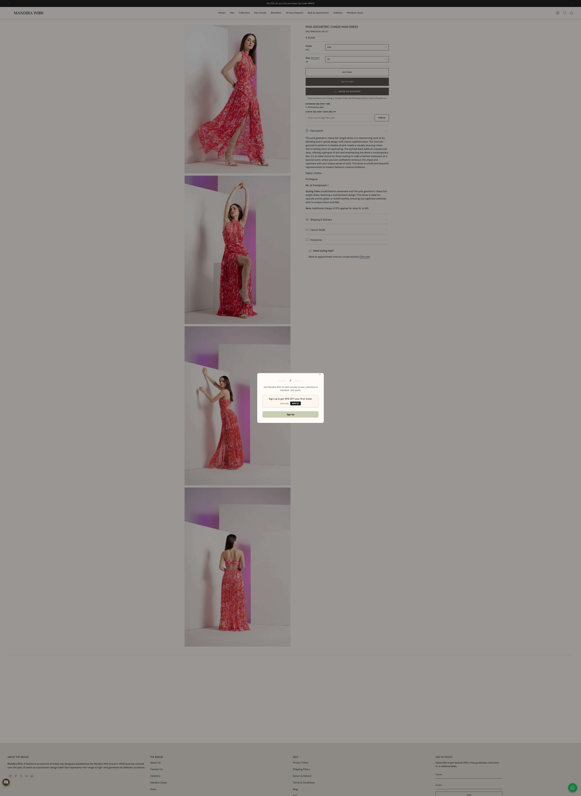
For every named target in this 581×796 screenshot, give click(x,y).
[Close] (320, 374)
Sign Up (290, 414)
